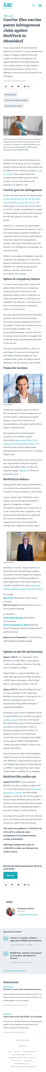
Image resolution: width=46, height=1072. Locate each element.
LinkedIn (24, 1046)
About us (17, 1052)
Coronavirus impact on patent (16, 100)
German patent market (13, 106)
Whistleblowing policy (22, 1064)
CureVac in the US (11, 719)
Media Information (29, 1052)
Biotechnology (10, 94)
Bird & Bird (8, 598)
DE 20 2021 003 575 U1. (25, 202)
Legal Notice (28, 1061)
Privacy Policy (16, 1061)
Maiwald (22, 470)
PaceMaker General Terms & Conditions (21, 1058)
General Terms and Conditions (22, 1055)
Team (10, 1052)
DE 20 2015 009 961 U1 (13, 199)
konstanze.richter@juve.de (27, 914)
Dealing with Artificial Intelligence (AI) (23, 1067)
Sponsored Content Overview (14, 970)
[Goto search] (33, 5)
